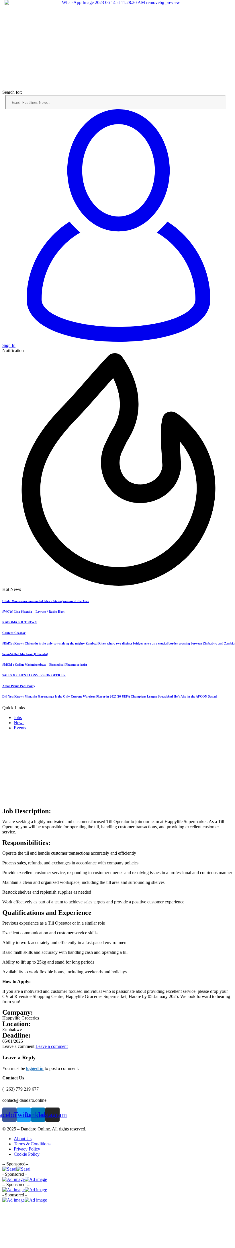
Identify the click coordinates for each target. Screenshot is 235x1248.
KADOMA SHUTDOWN (19, 622)
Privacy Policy (27, 1149)
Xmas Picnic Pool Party (18, 686)
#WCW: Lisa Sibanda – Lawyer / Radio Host (33, 611)
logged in (35, 1068)
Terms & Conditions (32, 1143)
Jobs (18, 717)
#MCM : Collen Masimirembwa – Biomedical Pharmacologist (44, 664)
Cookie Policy (27, 1154)
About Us (23, 1138)
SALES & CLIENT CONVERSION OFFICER (34, 675)
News (19, 722)
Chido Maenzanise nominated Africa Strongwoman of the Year (45, 601)
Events (20, 727)
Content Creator (14, 632)
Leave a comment (52, 1046)
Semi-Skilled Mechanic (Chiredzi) (25, 654)
